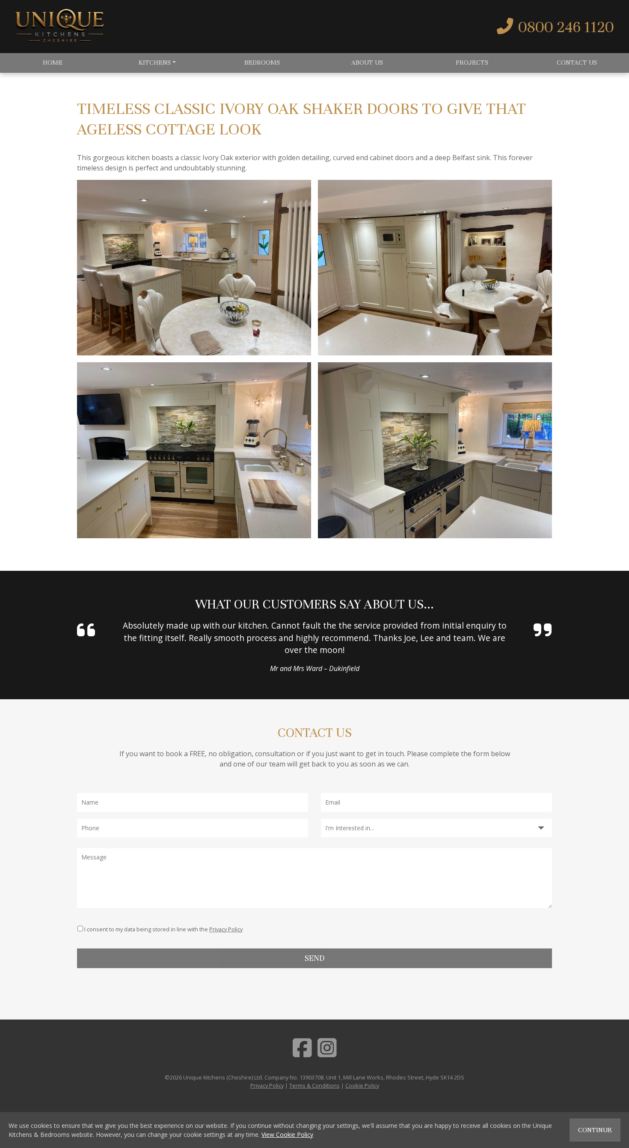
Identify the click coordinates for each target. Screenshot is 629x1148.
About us (367, 62)
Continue (595, 1130)
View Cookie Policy (287, 1134)
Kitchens (155, 62)
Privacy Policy (226, 929)
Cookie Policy (362, 1085)
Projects (472, 62)
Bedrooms (262, 62)
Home (52, 62)
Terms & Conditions (314, 1085)
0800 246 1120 (566, 27)
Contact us (577, 62)
